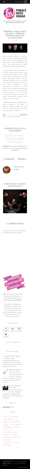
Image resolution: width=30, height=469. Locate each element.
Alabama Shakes (7, 445)
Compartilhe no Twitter (16, 138)
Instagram (19, 330)
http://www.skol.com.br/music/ (11, 116)
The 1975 (16, 442)
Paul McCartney (7, 432)
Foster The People (15, 421)
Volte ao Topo (22, 467)
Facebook (6, 330)
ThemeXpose (14, 463)
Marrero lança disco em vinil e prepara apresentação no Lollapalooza (15, 148)
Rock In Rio (6, 434)
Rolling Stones (16, 437)
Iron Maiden (6, 424)
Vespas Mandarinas (8, 426)
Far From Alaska (7, 437)
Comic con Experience (16, 424)
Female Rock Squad (17, 461)
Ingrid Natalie (18, 167)
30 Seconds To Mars (8, 442)
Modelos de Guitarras (15, 370)
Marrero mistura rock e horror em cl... (12, 210)
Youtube (6, 336)
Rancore (15, 432)
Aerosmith (16, 426)
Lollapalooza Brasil (13, 416)
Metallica (6, 429)
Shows (5, 416)
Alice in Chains (14, 434)
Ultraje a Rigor (7, 439)
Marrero (10, 146)
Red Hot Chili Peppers (8, 419)
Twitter (12, 330)
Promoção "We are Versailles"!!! (12, 356)
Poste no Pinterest (16, 142)
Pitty (16, 419)
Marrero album (17, 146)
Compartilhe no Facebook (15, 135)
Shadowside (6, 421)
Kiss (11, 429)
